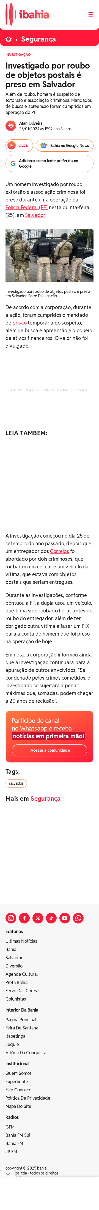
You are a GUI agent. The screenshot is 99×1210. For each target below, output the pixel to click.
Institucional (17, 1064)
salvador (16, 783)
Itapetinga (15, 1036)
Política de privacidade (28, 1098)
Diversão (14, 966)
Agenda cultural (22, 974)
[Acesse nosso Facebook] (24, 918)
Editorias (14, 931)
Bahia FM (14, 1143)
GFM (10, 1127)
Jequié (12, 1044)
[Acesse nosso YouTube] (64, 918)
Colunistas (16, 999)
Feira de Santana (22, 1028)
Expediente (17, 1081)
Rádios (12, 1117)
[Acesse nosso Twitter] (37, 918)
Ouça (22, 145)
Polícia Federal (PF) (27, 207)
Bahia (11, 949)
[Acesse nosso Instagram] (11, 918)
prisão (20, 323)
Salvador (35, 215)
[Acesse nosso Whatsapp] (78, 918)
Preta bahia (17, 982)
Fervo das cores (21, 991)
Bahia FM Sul (18, 1135)
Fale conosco (18, 1090)
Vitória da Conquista (26, 1053)
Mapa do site (18, 1106)
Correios (59, 551)
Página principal (21, 1020)
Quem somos (19, 1073)
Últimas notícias (21, 941)
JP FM (11, 1152)
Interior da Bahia (22, 1010)
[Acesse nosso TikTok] (51, 918)
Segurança (38, 39)
